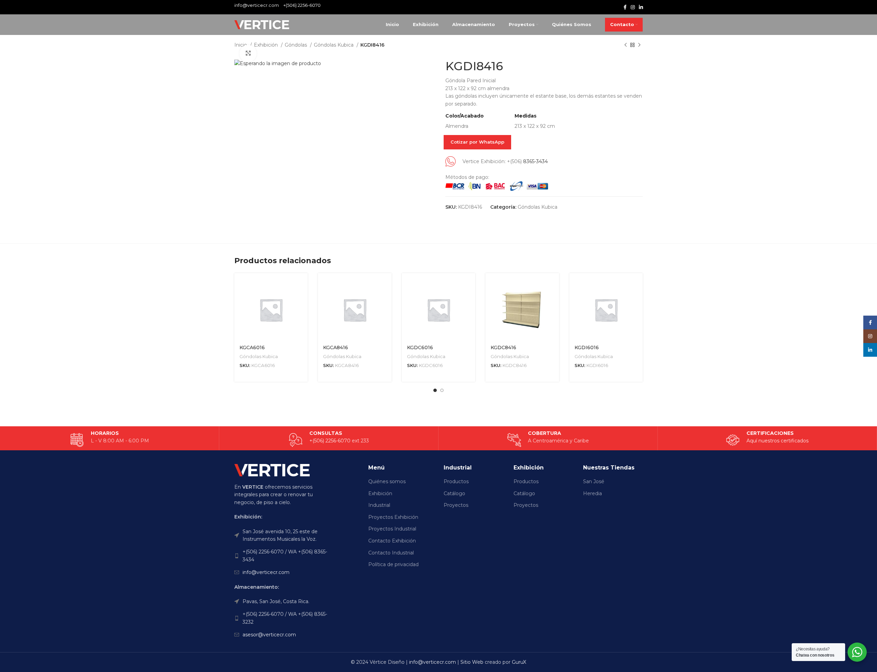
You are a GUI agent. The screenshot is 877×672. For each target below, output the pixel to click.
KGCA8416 (335, 347)
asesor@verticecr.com (269, 635)
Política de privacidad (393, 564)
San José (593, 481)
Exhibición (266, 45)
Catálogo (454, 493)
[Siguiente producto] (639, 45)
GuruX (519, 662)
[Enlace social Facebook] (625, 7)
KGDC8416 (503, 347)
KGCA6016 (252, 347)
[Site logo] (261, 24)
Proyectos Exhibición (393, 517)
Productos (456, 481)
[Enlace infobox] (767, 440)
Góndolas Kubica (334, 45)
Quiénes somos (387, 481)
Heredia (592, 493)
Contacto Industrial (391, 553)
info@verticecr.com (266, 572)
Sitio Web (471, 662)
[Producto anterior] (625, 45)
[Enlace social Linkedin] (641, 7)
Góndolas (296, 45)
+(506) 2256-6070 (302, 5)
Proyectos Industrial (392, 529)
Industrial (379, 505)
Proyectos (456, 505)
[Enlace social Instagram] (633, 7)
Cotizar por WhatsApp (477, 142)
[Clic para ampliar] (248, 53)
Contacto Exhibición (392, 541)
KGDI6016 (587, 347)
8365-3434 (535, 161)
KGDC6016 (420, 347)
